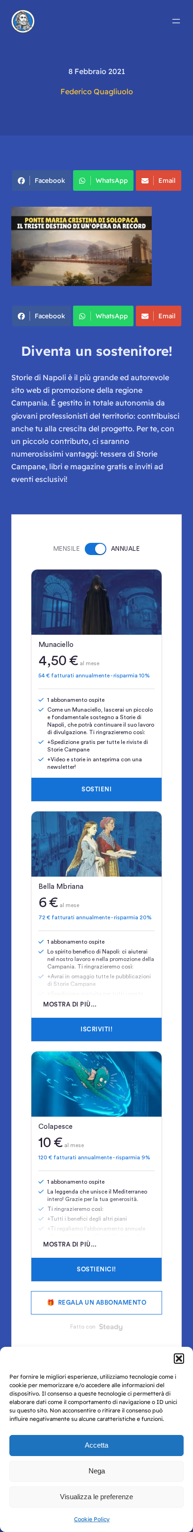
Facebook (50, 180)
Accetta (96, 1445)
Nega (97, 1471)
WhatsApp (112, 180)
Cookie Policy (92, 1519)
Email (167, 180)
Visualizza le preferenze (96, 1497)
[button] (179, 1358)
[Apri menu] (176, 21)
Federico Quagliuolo (96, 91)
